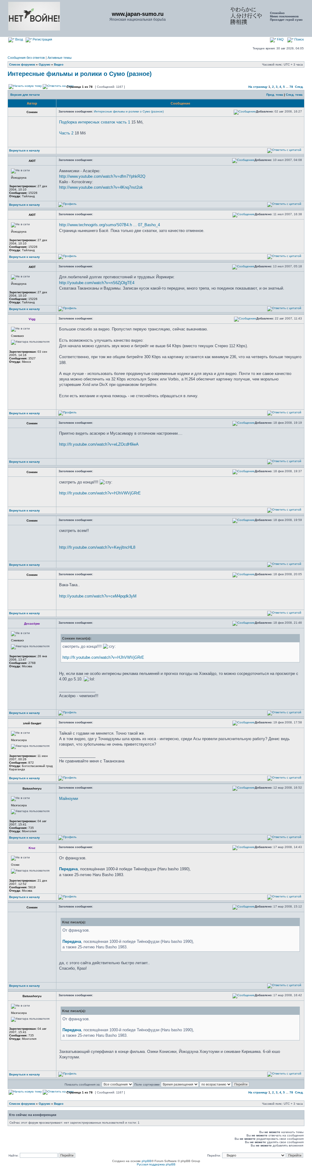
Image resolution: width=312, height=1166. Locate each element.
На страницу (258, 86)
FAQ (280, 39)
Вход (18, 39)
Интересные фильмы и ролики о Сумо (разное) (80, 73)
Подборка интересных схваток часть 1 (94, 122)
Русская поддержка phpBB (156, 1164)
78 (291, 86)
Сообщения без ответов (26, 57)
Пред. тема (274, 94)
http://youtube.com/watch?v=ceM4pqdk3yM (97, 596)
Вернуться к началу (24, 150)
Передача (68, 869)
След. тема (294, 94)
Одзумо (44, 64)
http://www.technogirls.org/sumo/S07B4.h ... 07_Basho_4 (109, 225)
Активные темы (60, 57)
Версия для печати (25, 94)
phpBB (146, 1161)
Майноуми (68, 798)
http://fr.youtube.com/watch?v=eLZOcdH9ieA (99, 444)
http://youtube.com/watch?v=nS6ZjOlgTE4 (96, 282)
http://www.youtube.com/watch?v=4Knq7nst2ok (101, 187)
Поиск (298, 39)
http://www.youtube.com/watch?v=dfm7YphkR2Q (102, 176)
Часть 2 (66, 133)
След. (299, 86)
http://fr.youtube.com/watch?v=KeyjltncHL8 (97, 547)
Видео (58, 64)
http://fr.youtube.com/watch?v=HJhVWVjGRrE (100, 493)
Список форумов (22, 64)
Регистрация (42, 39)
